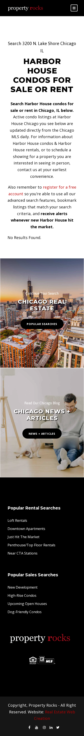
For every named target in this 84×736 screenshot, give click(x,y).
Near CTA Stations (22, 553)
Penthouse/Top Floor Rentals (31, 545)
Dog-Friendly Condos (25, 611)
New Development (22, 587)
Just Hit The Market (23, 536)
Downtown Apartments (26, 528)
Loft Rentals (17, 520)
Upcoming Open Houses (27, 603)
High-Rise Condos (22, 595)
